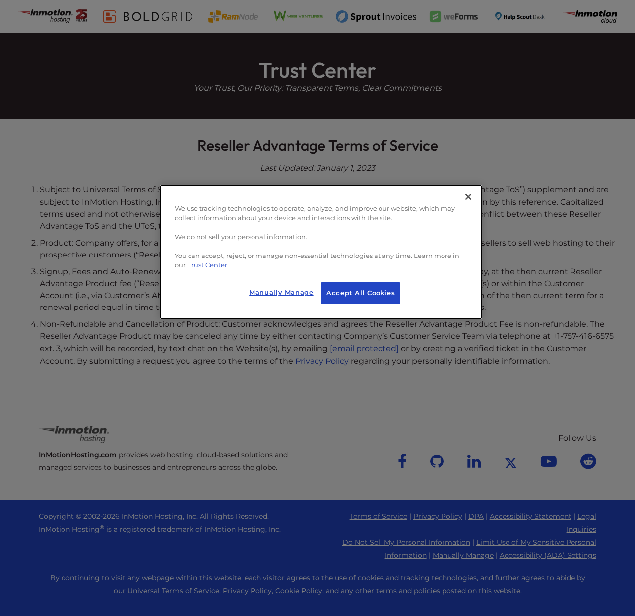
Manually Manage (281, 292)
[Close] (468, 196)
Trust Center (207, 265)
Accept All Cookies (360, 293)
